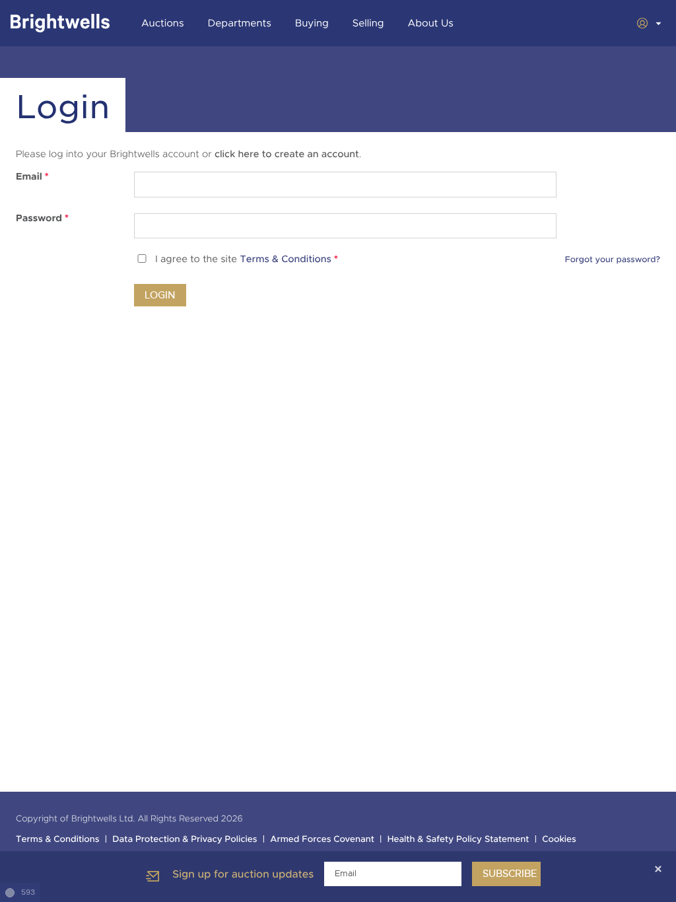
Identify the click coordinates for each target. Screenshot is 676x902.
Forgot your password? (612, 259)
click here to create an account (287, 154)
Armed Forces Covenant (322, 839)
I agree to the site (246, 259)
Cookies (559, 839)
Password (42, 218)
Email (32, 177)
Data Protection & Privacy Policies (184, 839)
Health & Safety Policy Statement (458, 839)
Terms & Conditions (285, 259)
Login (160, 295)
